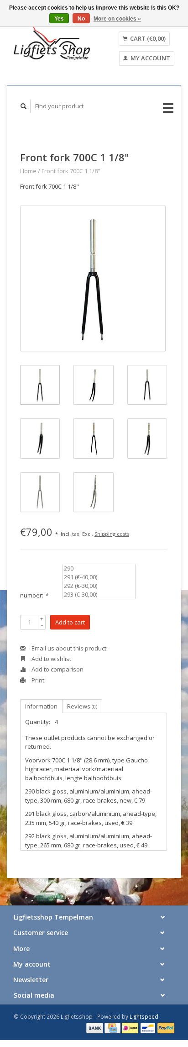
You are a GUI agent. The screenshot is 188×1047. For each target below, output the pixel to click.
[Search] (24, 106)
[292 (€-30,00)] (99, 586)
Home (28, 171)
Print (37, 680)
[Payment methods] (95, 1027)
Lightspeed (144, 1016)
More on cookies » (117, 19)
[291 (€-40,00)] (99, 577)
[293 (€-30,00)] (99, 594)
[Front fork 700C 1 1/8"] (93, 278)
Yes (59, 19)
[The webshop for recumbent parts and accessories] (52, 42)
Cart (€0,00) (147, 38)
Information (41, 706)
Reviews (82, 706)
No (81, 19)
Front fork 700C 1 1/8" (71, 171)
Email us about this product (68, 648)
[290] (99, 568)
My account (149, 58)
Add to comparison (57, 669)
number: (34, 595)
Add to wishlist (50, 659)
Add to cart (70, 622)
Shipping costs (111, 533)
